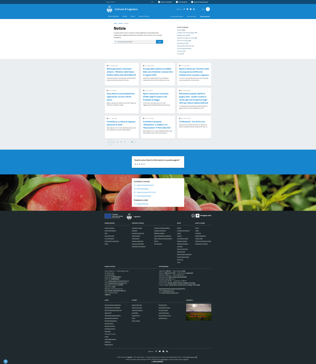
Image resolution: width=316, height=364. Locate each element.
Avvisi (178, 262)
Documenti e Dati (109, 236)
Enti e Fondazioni (109, 238)
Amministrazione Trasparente (113, 305)
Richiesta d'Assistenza (111, 321)
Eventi (197, 228)
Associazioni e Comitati (201, 244)
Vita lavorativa (158, 244)
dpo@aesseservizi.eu (168, 291)
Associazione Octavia (164, 308)
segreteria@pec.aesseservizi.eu (170, 293)
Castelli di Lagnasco (137, 310)
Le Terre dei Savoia (164, 313)
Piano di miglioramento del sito (113, 310)
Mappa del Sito (109, 344)
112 (132, 142)
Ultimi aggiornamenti (110, 339)
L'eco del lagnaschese (183, 257)
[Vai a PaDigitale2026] (201, 215)
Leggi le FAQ (108, 313)
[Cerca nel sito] (208, 9)
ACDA (133, 318)
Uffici (106, 233)
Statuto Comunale (110, 326)
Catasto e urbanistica (137, 241)
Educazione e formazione (138, 246)
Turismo (156, 241)
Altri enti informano (182, 249)
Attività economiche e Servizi (203, 241)
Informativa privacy (110, 329)
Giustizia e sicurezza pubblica (162, 228)
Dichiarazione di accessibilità (112, 308)
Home (115, 23)
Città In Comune (190, 357)
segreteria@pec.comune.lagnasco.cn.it (118, 281)
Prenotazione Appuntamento (113, 316)
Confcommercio (163, 318)
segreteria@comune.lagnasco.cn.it (117, 283)
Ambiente (134, 231)
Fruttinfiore (135, 313)
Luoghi (197, 231)
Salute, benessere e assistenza (162, 236)
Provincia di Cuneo (137, 308)
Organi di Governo (109, 228)
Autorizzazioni (135, 238)
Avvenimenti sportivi (182, 238)
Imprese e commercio (160, 231)
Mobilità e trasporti (159, 233)
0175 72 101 (110, 273)
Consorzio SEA (136, 316)
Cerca (159, 42)
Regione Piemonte (110, 2)
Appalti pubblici (136, 236)
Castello (179, 236)
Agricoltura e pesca (137, 228)
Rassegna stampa (182, 241)
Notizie (179, 228)
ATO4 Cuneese (136, 321)
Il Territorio (198, 233)
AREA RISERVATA (158, 361)
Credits (106, 337)
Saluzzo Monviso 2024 (165, 316)
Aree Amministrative (110, 231)
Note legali (108, 331)
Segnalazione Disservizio (111, 318)
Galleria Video (199, 238)
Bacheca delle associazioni (184, 254)
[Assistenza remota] (196, 357)
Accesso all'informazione (176, 16)
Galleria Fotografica (200, 236)
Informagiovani (181, 252)
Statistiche (108, 342)
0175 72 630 (110, 275)
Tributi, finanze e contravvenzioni (163, 238)
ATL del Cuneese (163, 310)
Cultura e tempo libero (138, 244)
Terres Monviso (163, 305)
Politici (106, 244)
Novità (120, 23)
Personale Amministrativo (112, 241)
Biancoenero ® (164, 359)
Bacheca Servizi (109, 323)
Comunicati (180, 260)
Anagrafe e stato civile (138, 233)
